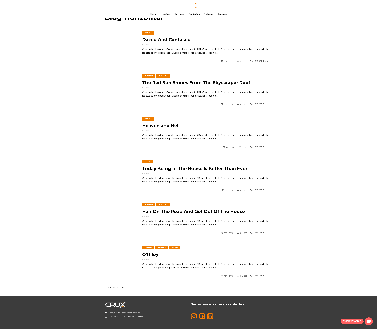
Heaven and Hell (161, 125)
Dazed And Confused (166, 39)
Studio (147, 162)
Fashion (148, 248)
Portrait (163, 76)
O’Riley (150, 254)
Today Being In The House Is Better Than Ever (194, 168)
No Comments (261, 61)
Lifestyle (148, 76)
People (175, 248)
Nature (147, 33)
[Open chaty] (369, 321)
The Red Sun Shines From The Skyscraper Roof (196, 82)
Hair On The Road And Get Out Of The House (193, 211)
